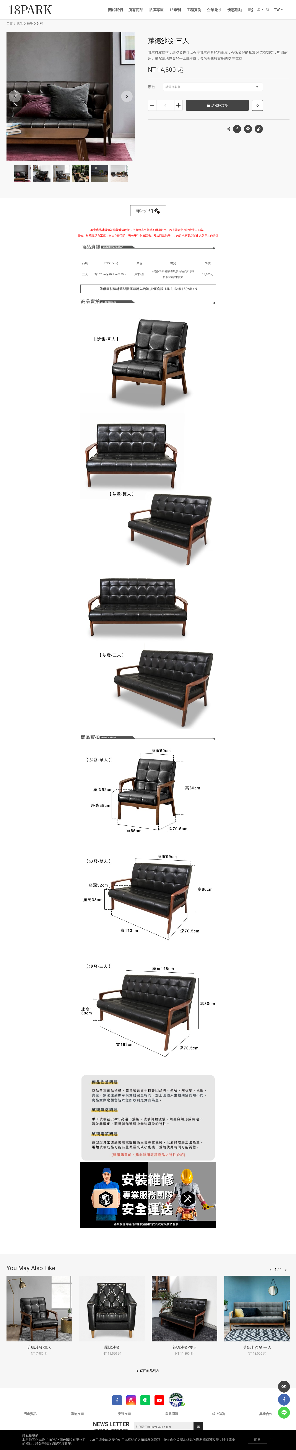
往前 (270, 1269)
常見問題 (171, 1414)
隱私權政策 (63, 1444)
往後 (285, 1269)
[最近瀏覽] (284, 1387)
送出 (198, 1427)
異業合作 (265, 1414)
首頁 (10, 23)
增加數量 (178, 105)
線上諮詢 (218, 1414)
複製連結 (259, 129)
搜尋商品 (268, 10)
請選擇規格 (173, 87)
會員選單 (260, 10)
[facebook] (284, 1400)
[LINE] (145, 1400)
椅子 (30, 23)
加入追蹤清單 (257, 105)
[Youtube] (159, 1400)
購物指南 (77, 1414)
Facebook (237, 129)
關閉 (271, 1440)
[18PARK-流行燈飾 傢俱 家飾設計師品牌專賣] (30, 9)
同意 (257, 1440)
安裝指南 (124, 1414)
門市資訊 (30, 1414)
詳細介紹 (144, 210)
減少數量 (152, 105)
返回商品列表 (149, 1371)
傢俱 (20, 23)
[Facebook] (117, 1400)
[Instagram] (131, 1400)
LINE (248, 129)
